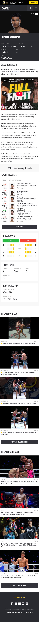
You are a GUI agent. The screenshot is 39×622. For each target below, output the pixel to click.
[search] (30, 8)
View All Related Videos (20, 442)
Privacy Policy (10, 612)
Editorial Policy (19, 612)
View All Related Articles (19, 585)
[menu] (36, 8)
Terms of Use (29, 612)
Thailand (4, 52)
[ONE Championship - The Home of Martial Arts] (5, 8)
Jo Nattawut (15, 72)
